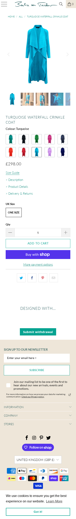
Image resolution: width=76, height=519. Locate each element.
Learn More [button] (54, 501)
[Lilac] (50, 152)
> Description (14, 179)
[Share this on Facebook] (32, 277)
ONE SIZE (13, 212)
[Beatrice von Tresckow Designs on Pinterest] (42, 438)
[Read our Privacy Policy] (69, 394)
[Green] (37, 139)
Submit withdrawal (38, 332)
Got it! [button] (38, 511)
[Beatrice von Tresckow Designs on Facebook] (27, 438)
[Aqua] (11, 139)
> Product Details (17, 186)
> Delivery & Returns (19, 193)
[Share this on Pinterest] (43, 277)
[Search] (61, 4)
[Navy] (63, 139)
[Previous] (8, 54)
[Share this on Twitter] (21, 277)
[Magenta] (50, 139)
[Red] (24, 152)
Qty (8, 224)
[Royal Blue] (63, 152)
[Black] (24, 139)
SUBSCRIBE (36, 370)
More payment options (38, 264)
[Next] (67, 54)
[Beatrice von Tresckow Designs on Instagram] (34, 438)
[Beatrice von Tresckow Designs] (36, 4)
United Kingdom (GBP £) (35, 460)
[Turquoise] (37, 152)
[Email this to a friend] (53, 277)
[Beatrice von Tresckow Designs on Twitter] (49, 438)
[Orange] (11, 152)
